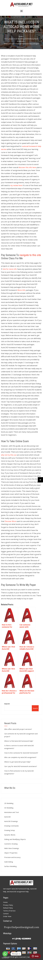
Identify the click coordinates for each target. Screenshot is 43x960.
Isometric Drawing (11, 844)
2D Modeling (8, 803)
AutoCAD (7, 817)
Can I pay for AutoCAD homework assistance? (20, 766)
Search (7, 704)
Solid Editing (8, 862)
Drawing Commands (11, 826)
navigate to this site (30, 255)
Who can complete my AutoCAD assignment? (20, 757)
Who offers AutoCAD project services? (18, 729)
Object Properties (10, 853)
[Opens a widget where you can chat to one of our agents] (35, 956)
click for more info (10, 269)
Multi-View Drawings (11, 848)
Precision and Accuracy (12, 857)
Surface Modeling (10, 866)
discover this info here (27, 167)
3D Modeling (8, 808)
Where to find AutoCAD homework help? (18, 741)
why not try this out (8, 455)
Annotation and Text (11, 812)
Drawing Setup (9, 830)
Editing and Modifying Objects (15, 839)
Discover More (10, 521)
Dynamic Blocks (9, 835)
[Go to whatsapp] (5, 953)
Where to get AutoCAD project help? (17, 762)
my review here (16, 185)
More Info (21, 290)
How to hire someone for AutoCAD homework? (21, 753)
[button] (21, 11)
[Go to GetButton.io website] (5, 958)
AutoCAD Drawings (11, 821)
